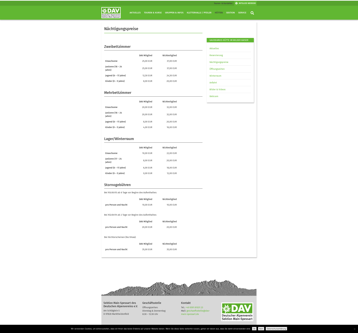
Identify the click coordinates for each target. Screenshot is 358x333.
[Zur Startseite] (111, 13)
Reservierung (216, 55)
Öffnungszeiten (217, 69)
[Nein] (354, 329)
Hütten (219, 12)
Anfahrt (213, 82)
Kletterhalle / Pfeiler (199, 12)
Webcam (213, 96)
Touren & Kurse (153, 12)
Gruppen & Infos (174, 12)
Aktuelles (135, 12)
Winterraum (215, 75)
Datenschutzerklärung (276, 329)
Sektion (230, 12)
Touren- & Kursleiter (223, 3)
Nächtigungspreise (218, 62)
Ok (254, 329)
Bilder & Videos (217, 89)
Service (242, 12)
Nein (261, 329)
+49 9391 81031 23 (194, 307)
